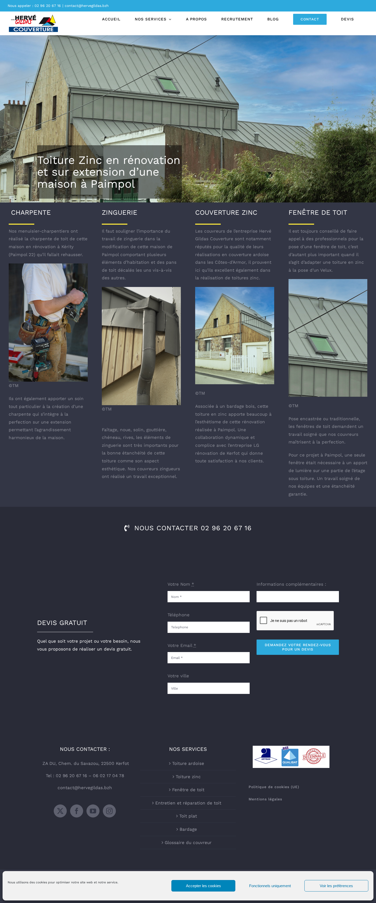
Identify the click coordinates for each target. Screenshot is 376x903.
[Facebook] (76, 810)
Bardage (188, 829)
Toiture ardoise (188, 763)
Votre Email (182, 645)
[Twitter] (60, 810)
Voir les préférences (336, 886)
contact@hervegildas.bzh (87, 6)
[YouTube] (92, 810)
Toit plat (188, 815)
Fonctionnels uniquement (270, 886)
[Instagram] (109, 810)
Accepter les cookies (203, 886)
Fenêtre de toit (188, 789)
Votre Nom (181, 584)
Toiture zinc (188, 776)
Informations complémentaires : (291, 584)
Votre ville (178, 675)
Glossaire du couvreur (188, 842)
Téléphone (179, 614)
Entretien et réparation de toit (188, 802)
